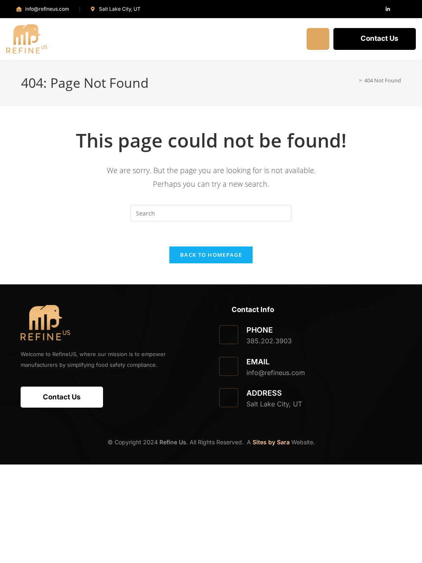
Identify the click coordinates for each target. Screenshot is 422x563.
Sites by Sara (271, 442)
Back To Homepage (211, 254)
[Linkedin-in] (387, 9)
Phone (259, 330)
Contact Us (380, 38)
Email (258, 361)
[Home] (354, 80)
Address (264, 393)
